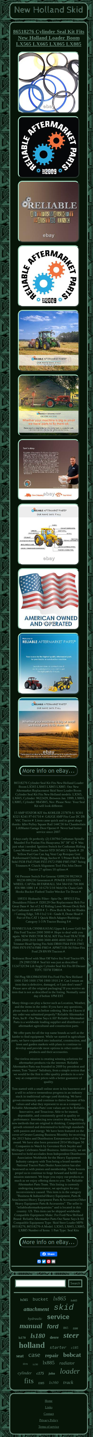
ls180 (38, 1335)
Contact (49, 1413)
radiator (67, 1362)
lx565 (24, 1300)
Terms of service (48, 1426)
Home (48, 1401)
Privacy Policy (48, 1420)
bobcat (72, 1354)
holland (32, 1345)
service (58, 1317)
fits (29, 1380)
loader (70, 1371)
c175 (40, 1373)
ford (52, 1326)
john (52, 1373)
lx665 (74, 1300)
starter (58, 1347)
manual (31, 1326)
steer (71, 1335)
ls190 (35, 1364)
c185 (74, 1347)
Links (48, 1407)
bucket (40, 1299)
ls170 (22, 1337)
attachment (36, 1309)
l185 (41, 1383)
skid (64, 1307)
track (68, 1382)
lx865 (59, 1298)
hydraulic (35, 1319)
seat (20, 1355)
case (34, 1354)
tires (25, 1363)
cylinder (25, 1373)
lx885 (49, 1362)
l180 (75, 1328)
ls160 (53, 1382)
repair (51, 1355)
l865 (65, 1328)
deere (54, 1337)
